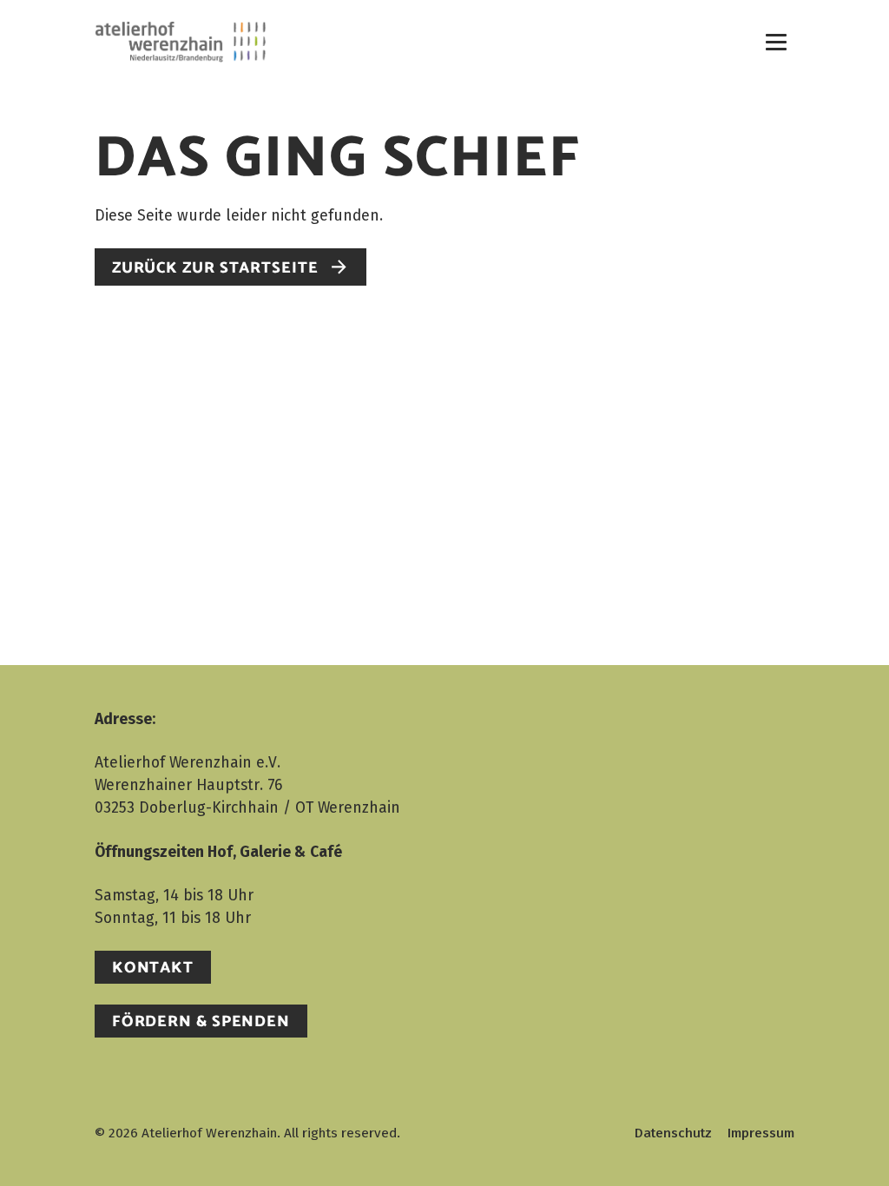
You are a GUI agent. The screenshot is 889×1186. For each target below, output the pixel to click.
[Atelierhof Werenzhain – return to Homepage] (181, 41)
